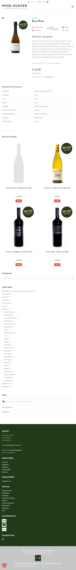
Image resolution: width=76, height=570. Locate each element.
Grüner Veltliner (8, 312)
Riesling (6, 368)
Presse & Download (8, 503)
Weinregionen (6, 383)
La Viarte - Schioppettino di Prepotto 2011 (18, 251)
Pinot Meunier (8, 357)
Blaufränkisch (8, 321)
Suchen (72, 278)
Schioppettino (8, 377)
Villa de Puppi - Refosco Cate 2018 (57, 252)
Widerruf (4, 500)
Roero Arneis (8, 371)
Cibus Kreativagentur (15, 450)
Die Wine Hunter (7, 490)
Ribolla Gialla (8, 315)
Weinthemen (6, 386)
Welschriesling (8, 380)
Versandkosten (50, 77)
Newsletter (5, 495)
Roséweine (5, 467)
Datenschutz (6, 505)
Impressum (5, 508)
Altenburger (5, 412)
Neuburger (7, 345)
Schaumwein (6, 303)
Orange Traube (8, 348)
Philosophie (5, 493)
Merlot (6, 339)
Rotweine (5, 297)
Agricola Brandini (7, 407)
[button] (3, 18)
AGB (3, 510)
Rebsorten (5, 309)
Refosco (6, 365)
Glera (5, 336)
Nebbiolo (6, 342)
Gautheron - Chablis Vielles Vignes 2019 (57, 188)
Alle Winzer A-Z (6, 481)
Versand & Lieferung (8, 498)
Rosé (3, 306)
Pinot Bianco (8, 351)
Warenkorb (44, 2)
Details (18, 201)
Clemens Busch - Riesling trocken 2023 (18, 188)
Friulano (6, 330)
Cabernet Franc (8, 324)
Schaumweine (6, 469)
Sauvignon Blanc (9, 374)
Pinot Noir (7, 362)
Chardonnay (8, 327)
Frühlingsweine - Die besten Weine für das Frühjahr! (17, 291)
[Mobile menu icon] (72, 6)
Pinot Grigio (7, 354)
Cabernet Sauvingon (10, 318)
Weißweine (5, 300)
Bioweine (5, 472)
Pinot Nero (7, 360)
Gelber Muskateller (9, 333)
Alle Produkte (6, 294)
